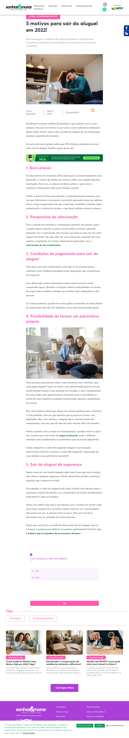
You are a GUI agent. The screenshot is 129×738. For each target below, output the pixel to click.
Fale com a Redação (95, 716)
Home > (33, 16)
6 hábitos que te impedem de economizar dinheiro (53, 533)
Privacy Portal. (29, 733)
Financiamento (43, 618)
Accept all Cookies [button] (84, 725)
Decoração (53, 6)
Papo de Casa (39, 6)
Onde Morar (38, 9)
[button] (115, 726)
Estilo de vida (66, 6)
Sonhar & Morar (19, 5)
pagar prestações (68, 436)
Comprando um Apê (84, 6)
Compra (15, 618)
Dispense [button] (99, 725)
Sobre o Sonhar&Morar (96, 712)
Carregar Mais (64, 688)
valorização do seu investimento (43, 245)
